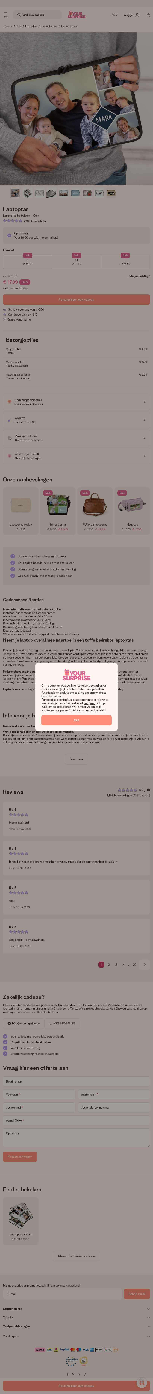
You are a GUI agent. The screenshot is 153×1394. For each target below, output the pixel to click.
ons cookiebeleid (95, 710)
